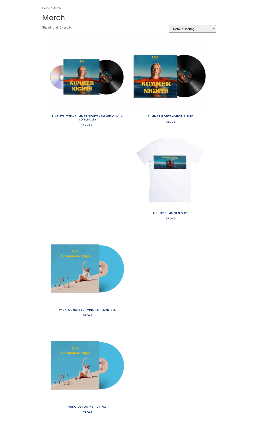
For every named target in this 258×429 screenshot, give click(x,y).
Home (46, 8)
